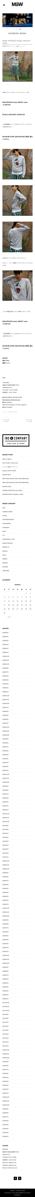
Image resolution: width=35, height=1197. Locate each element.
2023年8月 (5, 743)
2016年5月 (5, 1077)
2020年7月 (5, 880)
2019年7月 (5, 928)
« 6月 (8, 617)
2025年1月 (5, 691)
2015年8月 (5, 1113)
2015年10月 (5, 1105)
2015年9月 (5, 1109)
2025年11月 (5, 660)
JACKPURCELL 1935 (8, 539)
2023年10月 (5, 735)
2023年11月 (5, 731)
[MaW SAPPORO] (17, 5)
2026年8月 (5, 632)
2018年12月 (5, 955)
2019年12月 (5, 908)
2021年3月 (5, 849)
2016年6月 (5, 1073)
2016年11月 (5, 1054)
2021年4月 (5, 845)
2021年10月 (5, 821)
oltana (4, 555)
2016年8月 (5, 1065)
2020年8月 (5, 876)
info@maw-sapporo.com (9, 1165)
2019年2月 (5, 947)
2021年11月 (5, 817)
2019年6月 (5, 932)
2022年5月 (5, 798)
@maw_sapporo (7, 459)
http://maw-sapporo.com (9, 1162)
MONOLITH (5, 547)
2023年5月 (5, 754)
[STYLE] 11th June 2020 (29, 420)
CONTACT (12, 1190)
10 (4, 601)
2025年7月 (5, 672)
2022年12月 (5, 774)
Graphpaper (5, 527)
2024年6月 (5, 711)
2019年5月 (5, 935)
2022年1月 (5, 809)
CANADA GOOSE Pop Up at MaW (12, 490)
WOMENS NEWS (13, 411)
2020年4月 (5, 892)
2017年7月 (5, 1022)
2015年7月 (5, 1117)
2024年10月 (5, 703)
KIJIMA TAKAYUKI (7, 543)
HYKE (4, 531)
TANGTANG (5, 570)
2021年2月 (5, 853)
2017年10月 (5, 1010)
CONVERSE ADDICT (8, 519)
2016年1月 (5, 1093)
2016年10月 (5, 1057)
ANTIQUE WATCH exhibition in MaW (12, 494)
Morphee (5, 551)
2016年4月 (5, 1081)
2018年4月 (5, 987)
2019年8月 (5, 924)
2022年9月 (5, 786)
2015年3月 (5, 1132)
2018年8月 (5, 971)
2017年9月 (5, 1014)
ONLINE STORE (21, 1190)
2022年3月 (5, 802)
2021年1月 (5, 857)
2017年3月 (5, 1038)
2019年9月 (5, 920)
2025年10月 (5, 664)
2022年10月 (5, 782)
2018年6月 (5, 979)
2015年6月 (5, 1120)
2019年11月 (5, 912)
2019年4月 (5, 939)
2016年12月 (5, 1050)
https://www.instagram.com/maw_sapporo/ (14, 404)
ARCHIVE (5, 628)
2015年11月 (5, 1101)
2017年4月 (5, 1034)
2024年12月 (5, 695)
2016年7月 (5, 1069)
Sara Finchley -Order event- (10, 463)
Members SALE (6, 486)
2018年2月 (5, 994)
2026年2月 (5, 648)
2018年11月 (5, 959)
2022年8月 (5, 790)
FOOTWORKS (6, 523)
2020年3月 (5, 896)
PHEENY (4, 559)
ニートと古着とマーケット (10, 467)
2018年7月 (5, 975)
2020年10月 (5, 869)
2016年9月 (5, 1061)
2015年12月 (5, 1097)
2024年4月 (5, 719)
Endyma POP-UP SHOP (9, 470)
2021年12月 (5, 813)
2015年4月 (5, 1128)
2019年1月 (5, 951)
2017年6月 (5, 1026)
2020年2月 (5, 900)
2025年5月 (5, 680)
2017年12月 (5, 1002)
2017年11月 (5, 1006)
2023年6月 (5, 750)
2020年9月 (5, 872)
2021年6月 (5, 837)
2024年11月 (5, 699)
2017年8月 (5, 1018)
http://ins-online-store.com (9, 1168)
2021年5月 (5, 841)
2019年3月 (5, 943)
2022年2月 (5, 806)
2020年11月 (5, 865)
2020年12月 (5, 861)
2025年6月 (5, 676)
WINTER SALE (6, 474)
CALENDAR (6, 580)
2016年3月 (5, 1085)
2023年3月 (5, 762)
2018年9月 (5, 967)
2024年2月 (5, 723)
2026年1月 (5, 652)
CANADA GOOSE (7, 511)
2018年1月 (5, 998)
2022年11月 (5, 778)
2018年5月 (5, 983)
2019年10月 (5, 916)
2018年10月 (5, 963)
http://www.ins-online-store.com (11, 400)
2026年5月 (5, 640)
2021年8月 (5, 829)
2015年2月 (5, 1136)
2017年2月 (5, 1042)
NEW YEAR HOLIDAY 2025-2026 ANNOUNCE (15, 478)
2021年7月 (5, 833)
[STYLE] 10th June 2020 (6, 420)
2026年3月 (5, 644)
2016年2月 (5, 1089)
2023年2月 (5, 766)
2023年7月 (5, 747)
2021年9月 (5, 825)
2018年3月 (5, 991)
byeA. (4, 508)
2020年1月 (5, 904)
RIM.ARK (5, 563)
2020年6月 (5, 884)
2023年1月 (5, 770)
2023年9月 (5, 739)
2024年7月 (5, 707)
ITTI (3, 535)
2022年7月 (5, 794)
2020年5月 (5, 888)
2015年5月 (5, 1124)
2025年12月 (5, 656)
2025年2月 (5, 687)
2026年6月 (5, 636)
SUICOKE (5, 567)
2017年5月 (5, 1030)
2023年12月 (5, 727)
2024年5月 (5, 715)
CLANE (4, 515)
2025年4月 (5, 684)
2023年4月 (5, 758)
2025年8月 (5, 668)
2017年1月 (5, 1046)
